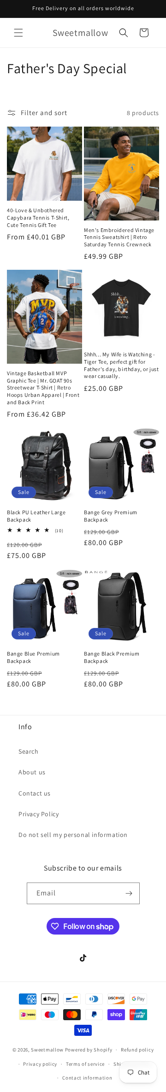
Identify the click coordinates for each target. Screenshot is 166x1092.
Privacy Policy (38, 814)
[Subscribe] (129, 893)
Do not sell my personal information (73, 835)
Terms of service (85, 1064)
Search (28, 751)
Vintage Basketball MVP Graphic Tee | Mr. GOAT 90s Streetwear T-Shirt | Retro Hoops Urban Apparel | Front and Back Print (43, 387)
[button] (18, 33)
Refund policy (137, 1049)
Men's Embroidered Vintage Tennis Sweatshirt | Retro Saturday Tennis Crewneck (119, 237)
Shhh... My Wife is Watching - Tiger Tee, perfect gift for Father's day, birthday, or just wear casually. (121, 365)
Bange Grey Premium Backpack (110, 516)
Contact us (34, 793)
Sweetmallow (47, 1049)
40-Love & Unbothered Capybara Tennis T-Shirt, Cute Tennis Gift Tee (38, 217)
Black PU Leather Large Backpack (36, 516)
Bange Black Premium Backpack (111, 657)
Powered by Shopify (89, 1049)
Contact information (87, 1078)
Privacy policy (40, 1064)
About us (32, 772)
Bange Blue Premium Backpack (33, 657)
